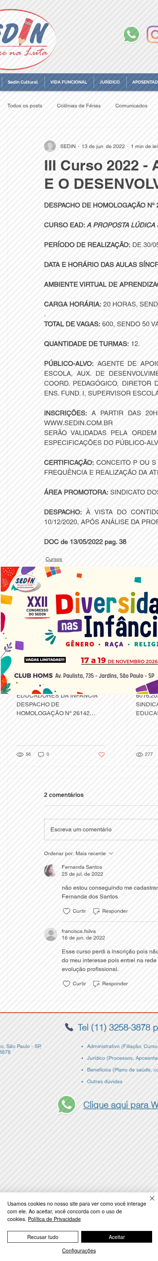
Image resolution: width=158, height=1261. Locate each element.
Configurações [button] (79, 1250)
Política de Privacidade (54, 1219)
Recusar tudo (42, 1236)
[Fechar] (148, 1203)
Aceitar (117, 1236)
